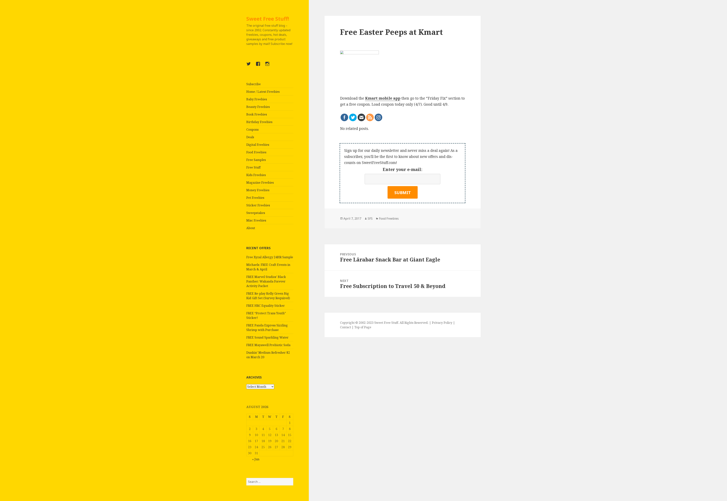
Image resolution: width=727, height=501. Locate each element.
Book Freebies (256, 114)
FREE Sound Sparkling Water (267, 337)
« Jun (255, 459)
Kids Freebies (256, 175)
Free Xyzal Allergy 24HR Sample (269, 257)
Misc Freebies (256, 220)
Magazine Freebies (260, 182)
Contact (345, 327)
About (250, 228)
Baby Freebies (256, 99)
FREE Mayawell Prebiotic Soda (268, 345)
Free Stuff (253, 167)
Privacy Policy (442, 323)
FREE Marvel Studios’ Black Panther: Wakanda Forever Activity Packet (266, 281)
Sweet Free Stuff (386, 323)
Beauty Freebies (258, 107)
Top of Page (362, 327)
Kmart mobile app (382, 98)
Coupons (252, 129)
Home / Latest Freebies (263, 92)
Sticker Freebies (258, 205)
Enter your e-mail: (402, 169)
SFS (370, 218)
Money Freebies (257, 190)
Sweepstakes (255, 213)
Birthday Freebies (259, 122)
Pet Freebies (255, 198)
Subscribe (253, 84)
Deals (250, 137)
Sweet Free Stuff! (267, 18)
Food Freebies (256, 152)
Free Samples (256, 160)
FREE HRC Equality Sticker (265, 306)
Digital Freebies (257, 145)
